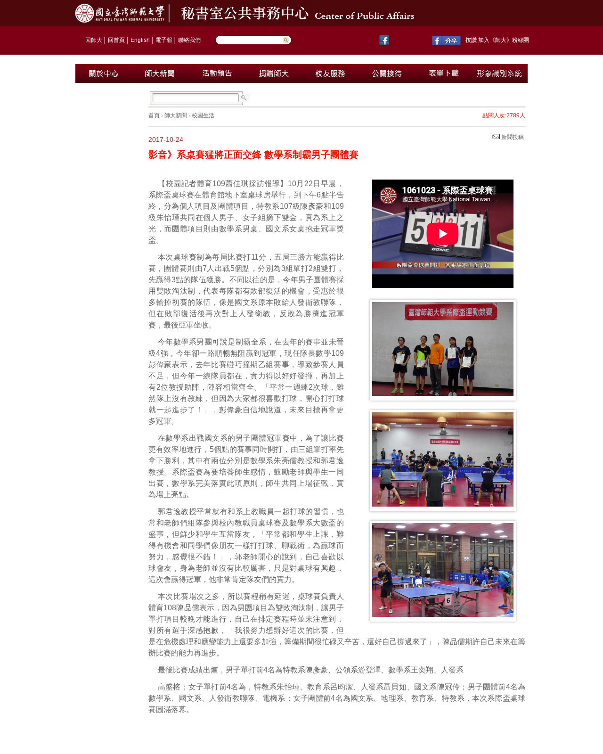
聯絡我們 (189, 40)
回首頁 (116, 40)
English (140, 40)
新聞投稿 (512, 137)
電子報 (163, 40)
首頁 (154, 115)
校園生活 (203, 115)
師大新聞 (175, 115)
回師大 (93, 40)
